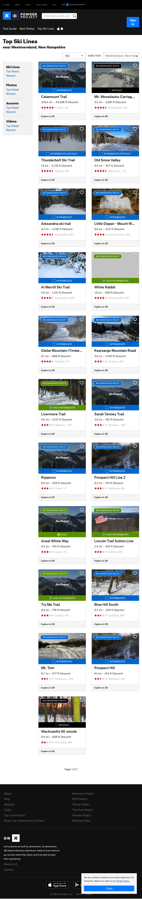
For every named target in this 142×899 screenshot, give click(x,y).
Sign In (133, 22)
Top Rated (12, 71)
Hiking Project (81, 804)
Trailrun (41, 4)
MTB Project (79, 798)
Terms (79, 894)
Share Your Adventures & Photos (24, 820)
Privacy (88, 894)
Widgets (9, 804)
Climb (6, 4)
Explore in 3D (48, 116)
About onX (10, 864)
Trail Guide (10, 28)
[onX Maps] (12, 840)
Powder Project (81, 815)
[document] (109, 883)
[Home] (22, 16)
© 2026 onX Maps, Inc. (61, 894)
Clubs (7, 809)
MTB (17, 4)
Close (109, 888)
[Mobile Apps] (60, 28)
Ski (55, 4)
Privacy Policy (123, 881)
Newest (11, 75)
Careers (8, 869)
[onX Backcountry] (73, 5)
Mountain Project (83, 793)
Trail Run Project (82, 809)
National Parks (81, 820)
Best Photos (27, 28)
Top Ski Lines (45, 28)
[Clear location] (137, 56)
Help (7, 798)
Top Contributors (14, 815)
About (7, 793)
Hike (28, 4)
